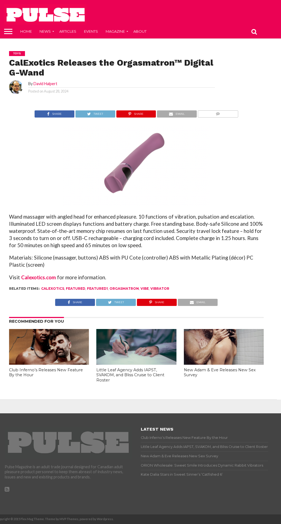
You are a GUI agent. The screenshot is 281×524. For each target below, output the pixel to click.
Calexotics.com (38, 277)
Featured (75, 288)
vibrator (159, 288)
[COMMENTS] (218, 112)
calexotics (52, 288)
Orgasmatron (124, 288)
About (140, 31)
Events (91, 31)
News (45, 31)
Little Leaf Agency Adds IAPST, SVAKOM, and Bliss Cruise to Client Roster (130, 375)
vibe (144, 288)
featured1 (97, 288)
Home (26, 31)
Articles (67, 31)
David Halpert (45, 83)
